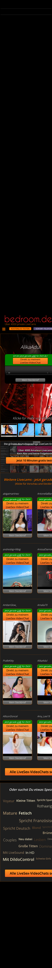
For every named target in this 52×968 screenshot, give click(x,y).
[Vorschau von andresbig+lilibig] (17, 586)
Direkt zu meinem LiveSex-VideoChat (30, 361)
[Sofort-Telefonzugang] (8, 328)
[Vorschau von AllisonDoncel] (17, 753)
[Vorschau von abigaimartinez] (17, 530)
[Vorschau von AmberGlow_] (17, 641)
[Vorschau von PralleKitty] (17, 697)
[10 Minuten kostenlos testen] (6, 328)
